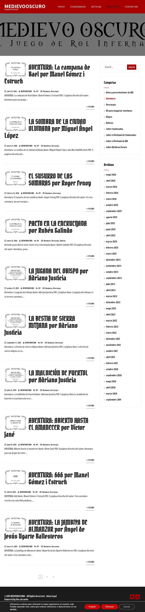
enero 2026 (111, 199)
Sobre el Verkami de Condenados (121, 135)
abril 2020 (110, 387)
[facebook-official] (132, 596)
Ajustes (126, 606)
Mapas (109, 116)
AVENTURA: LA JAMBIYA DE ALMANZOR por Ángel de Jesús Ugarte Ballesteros (45, 529)
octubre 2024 (112, 272)
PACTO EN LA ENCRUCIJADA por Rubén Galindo (58, 227)
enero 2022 (111, 332)
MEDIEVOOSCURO (24, 6)
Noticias (63, 240)
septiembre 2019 (113, 399)
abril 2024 (110, 290)
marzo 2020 (111, 393)
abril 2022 (110, 314)
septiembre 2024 (114, 278)
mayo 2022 (111, 308)
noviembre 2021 (113, 345)
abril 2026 (110, 180)
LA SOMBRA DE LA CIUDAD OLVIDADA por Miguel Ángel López (48, 128)
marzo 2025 (111, 241)
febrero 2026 (112, 192)
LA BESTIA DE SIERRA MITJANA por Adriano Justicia (41, 325)
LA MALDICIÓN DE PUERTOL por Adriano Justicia (58, 376)
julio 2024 (110, 284)
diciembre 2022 (113, 302)
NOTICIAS (96, 6)
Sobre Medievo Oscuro (116, 147)
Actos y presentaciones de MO (119, 92)
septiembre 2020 (114, 375)
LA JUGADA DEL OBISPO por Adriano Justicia (58, 274)
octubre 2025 (112, 205)
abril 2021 (110, 357)
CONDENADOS (78, 6)
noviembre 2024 (113, 265)
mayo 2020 (111, 381)
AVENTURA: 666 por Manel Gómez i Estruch (59, 478)
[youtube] (137, 596)
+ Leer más (90, 107)
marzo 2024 (111, 296)
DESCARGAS (113, 6)
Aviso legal (51, 596)
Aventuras (46, 91)
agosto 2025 (111, 217)
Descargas (55, 91)
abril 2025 (110, 235)
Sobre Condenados (114, 129)
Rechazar (109, 606)
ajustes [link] (13, 609)
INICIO (61, 6)
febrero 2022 (112, 326)
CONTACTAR (131, 6)
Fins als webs (22, 599)
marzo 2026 (111, 186)
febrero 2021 (112, 363)
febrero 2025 (112, 247)
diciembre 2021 (113, 338)
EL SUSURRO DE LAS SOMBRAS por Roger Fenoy (60, 179)
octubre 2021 (112, 351)
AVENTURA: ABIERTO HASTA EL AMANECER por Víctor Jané (46, 427)
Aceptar (92, 606)
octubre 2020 (112, 369)
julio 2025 (110, 223)
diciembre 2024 (113, 259)
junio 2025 (111, 229)
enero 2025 (111, 253)
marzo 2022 (111, 320)
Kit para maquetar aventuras (119, 110)
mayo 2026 (111, 174)
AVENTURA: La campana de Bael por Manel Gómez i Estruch (47, 74)
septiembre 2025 (114, 211)
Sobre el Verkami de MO (117, 141)
